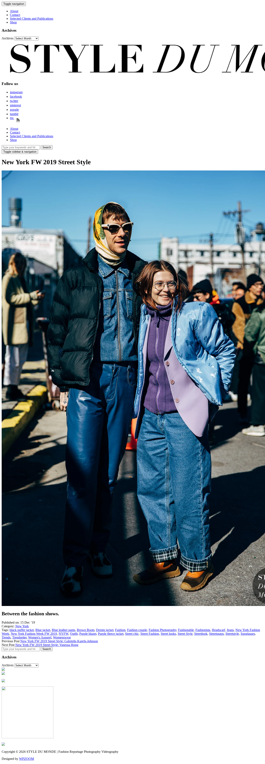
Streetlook (200, 633)
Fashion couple (137, 630)
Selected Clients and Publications (31, 18)
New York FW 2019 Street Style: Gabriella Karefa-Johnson (59, 641)
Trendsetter (19, 637)
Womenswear (62, 637)
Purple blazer (87, 633)
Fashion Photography (162, 630)
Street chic (132, 633)
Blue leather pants (63, 630)
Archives (7, 38)
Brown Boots (85, 630)
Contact (15, 15)
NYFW (63, 633)
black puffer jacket (22, 630)
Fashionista (202, 630)
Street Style (185, 633)
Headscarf (218, 630)
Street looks (168, 633)
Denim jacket (104, 630)
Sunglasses (248, 633)
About (14, 11)
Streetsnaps (216, 633)
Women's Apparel (39, 637)
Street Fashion (149, 633)
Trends (6, 637)
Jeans (230, 630)
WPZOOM (26, 758)
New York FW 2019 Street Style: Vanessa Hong (46, 645)
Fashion (120, 630)
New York (22, 626)
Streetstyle (232, 633)
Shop (13, 22)
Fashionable (186, 630)
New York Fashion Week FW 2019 (34, 633)
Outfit (74, 633)
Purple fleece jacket (110, 633)
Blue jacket (42, 630)
